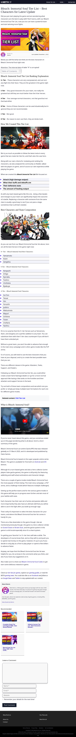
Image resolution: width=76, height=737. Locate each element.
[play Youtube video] (25, 421)
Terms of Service (26, 728)
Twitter (17, 578)
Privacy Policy (34, 728)
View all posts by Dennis (8, 602)
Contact (5, 722)
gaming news (9, 575)
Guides (61, 2)
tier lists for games (14, 573)
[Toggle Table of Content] (19, 71)
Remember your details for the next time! (19, 699)
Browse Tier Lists (50, 2)
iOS (45, 462)
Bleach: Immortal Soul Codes (32, 562)
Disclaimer (41, 728)
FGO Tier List (20, 398)
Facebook (35, 575)
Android (37, 462)
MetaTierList (43, 719)
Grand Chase (7, 528)
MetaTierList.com (37, 730)
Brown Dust (19, 528)
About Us (5, 719)
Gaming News (71, 2)
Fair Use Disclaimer (49, 728)
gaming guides (34, 573)
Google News (7, 578)
